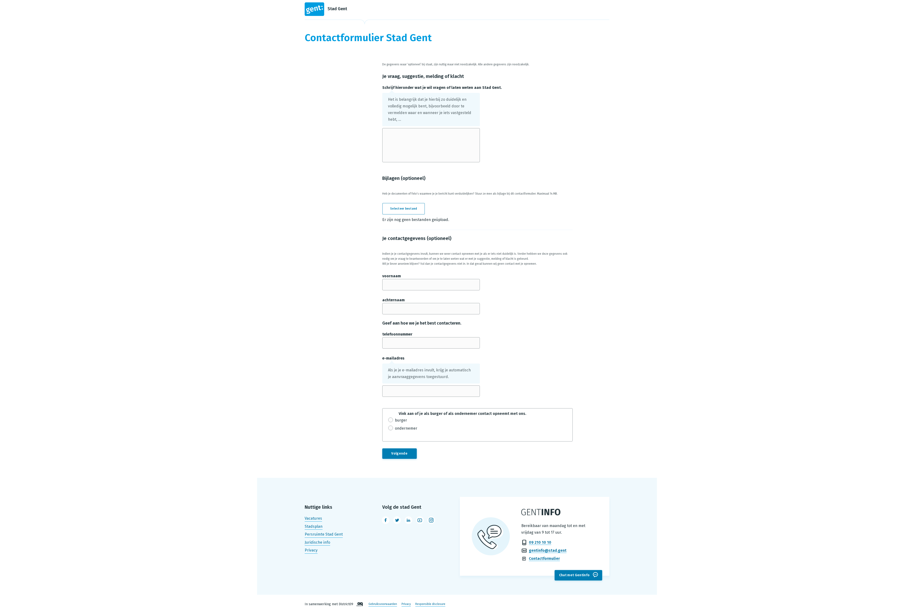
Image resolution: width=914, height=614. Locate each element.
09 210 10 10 (540, 542)
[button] (406, 209)
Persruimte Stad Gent (324, 534)
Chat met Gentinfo (574, 575)
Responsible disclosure (430, 604)
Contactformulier (544, 558)
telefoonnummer (397, 334)
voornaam (391, 276)
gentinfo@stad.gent (547, 550)
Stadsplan (314, 526)
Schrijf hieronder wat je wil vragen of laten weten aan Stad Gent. (442, 87)
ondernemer (406, 428)
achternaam (393, 300)
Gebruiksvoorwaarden (382, 604)
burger (401, 420)
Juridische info (317, 542)
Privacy (311, 550)
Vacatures (313, 518)
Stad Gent (337, 8)
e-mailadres (393, 358)
